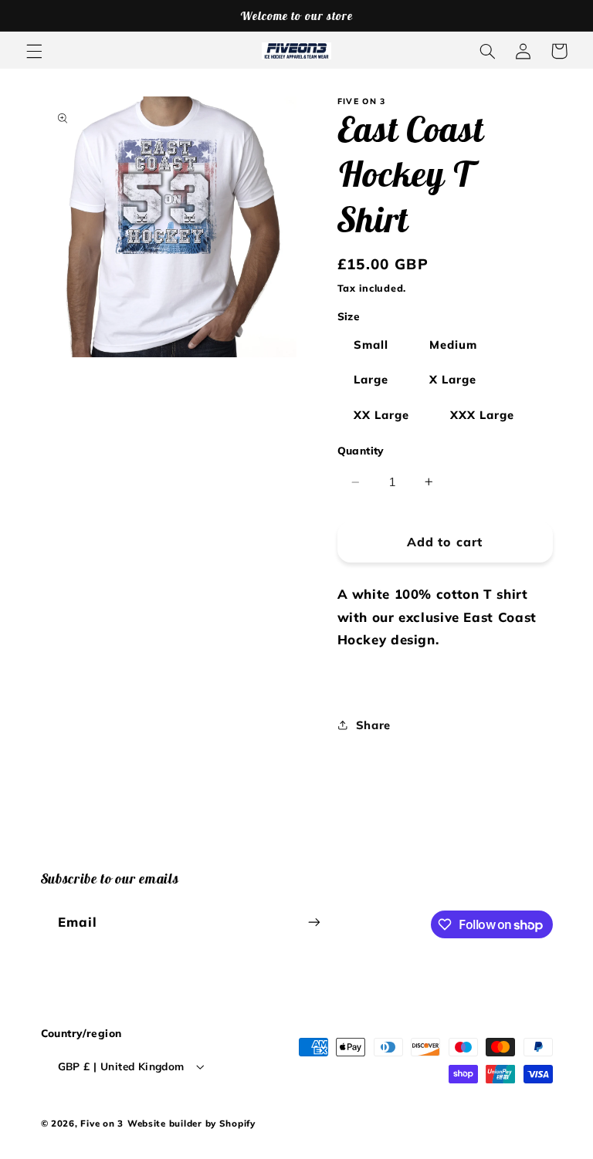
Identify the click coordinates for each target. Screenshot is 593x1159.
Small (371, 344)
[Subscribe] (313, 922)
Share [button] (373, 725)
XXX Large (482, 414)
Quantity (361, 450)
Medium (453, 344)
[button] (34, 51)
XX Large (381, 414)
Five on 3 (102, 1123)
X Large (452, 379)
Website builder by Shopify (191, 1123)
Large (371, 379)
